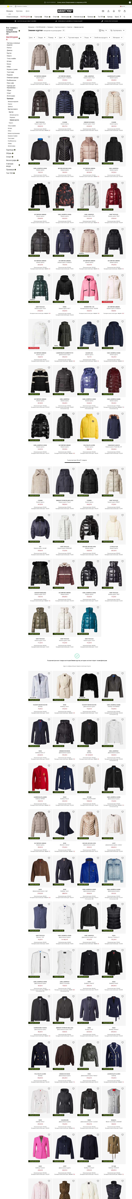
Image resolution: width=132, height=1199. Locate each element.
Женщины (9, 11)
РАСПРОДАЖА (40, 27)
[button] (103, 30)
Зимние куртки (79, 27)
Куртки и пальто (60, 27)
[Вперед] (120, 16)
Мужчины (19, 11)
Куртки (69, 27)
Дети (27, 11)
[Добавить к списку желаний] (49, 45)
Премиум (50, 27)
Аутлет (10, 6)
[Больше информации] (40, 85)
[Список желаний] (119, 11)
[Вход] (108, 11)
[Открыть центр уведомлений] (114, 11)
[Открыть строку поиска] (123, 17)
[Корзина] (124, 11)
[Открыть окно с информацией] (130, 2)
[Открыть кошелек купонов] (103, 11)
